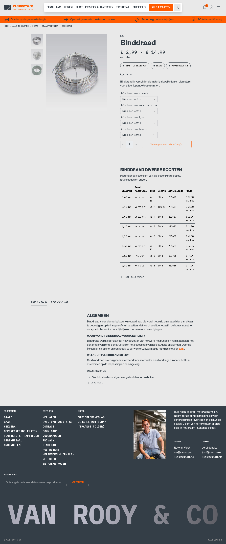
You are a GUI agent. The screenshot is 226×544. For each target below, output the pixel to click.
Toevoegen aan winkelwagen (166, 144)
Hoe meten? (51, 449)
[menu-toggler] (218, 7)
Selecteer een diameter (135, 93)
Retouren (49, 459)
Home (6, 26)
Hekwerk (68, 7)
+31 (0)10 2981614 (184, 456)
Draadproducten (50, 26)
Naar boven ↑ (215, 540)
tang (181, 348)
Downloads (50, 431)
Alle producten (161, 7)
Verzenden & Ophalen (58, 454)
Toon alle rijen (134, 276)
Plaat (79, 7)
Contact (48, 426)
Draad (50, 7)
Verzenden (78, 482)
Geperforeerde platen (20, 431)
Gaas (58, 7)
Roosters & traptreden (99, 7)
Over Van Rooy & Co (57, 422)
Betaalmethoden (54, 463)
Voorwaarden (52, 435)
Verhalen (49, 417)
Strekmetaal (123, 7)
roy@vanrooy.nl (183, 452)
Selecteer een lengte (133, 129)
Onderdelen (139, 7)
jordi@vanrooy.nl (211, 452)
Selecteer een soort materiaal (139, 105)
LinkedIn (49, 445)
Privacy (48, 440)
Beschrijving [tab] (39, 301)
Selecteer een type (132, 117)
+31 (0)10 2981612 (212, 456)
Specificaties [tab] (59, 301)
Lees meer (97, 382)
